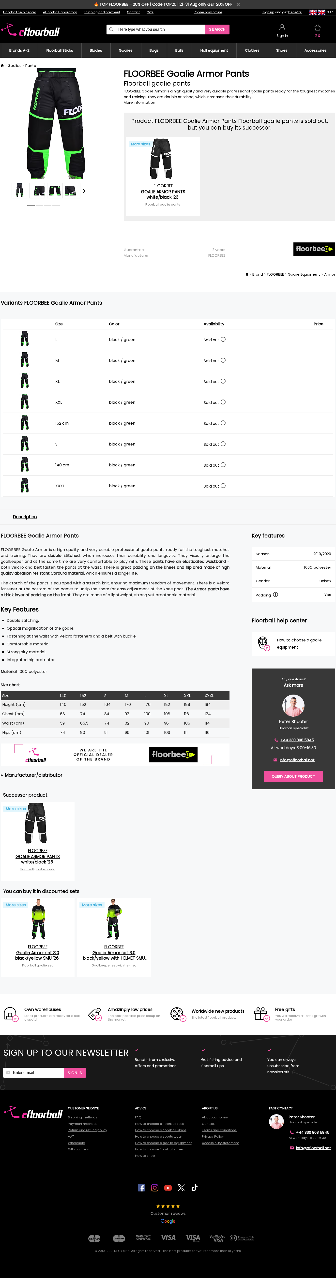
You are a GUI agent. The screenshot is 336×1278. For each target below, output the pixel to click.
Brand (257, 274)
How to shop (145, 1155)
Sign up (268, 12)
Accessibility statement (220, 1143)
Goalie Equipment (304, 274)
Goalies (14, 65)
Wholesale (76, 1143)
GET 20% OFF (219, 4)
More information (139, 102)
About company (215, 1117)
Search (217, 29)
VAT (71, 1136)
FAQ (138, 1117)
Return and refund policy (87, 1130)
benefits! (295, 12)
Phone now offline (208, 12)
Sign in (75, 1073)
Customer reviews (168, 1213)
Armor (329, 274)
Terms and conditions (219, 1130)
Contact (133, 12)
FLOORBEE (216, 255)
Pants (30, 65)
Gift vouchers (78, 1149)
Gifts (150, 12)
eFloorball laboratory (60, 12)
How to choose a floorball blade (160, 1130)
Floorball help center (19, 12)
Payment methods (82, 1123)
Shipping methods (82, 1117)
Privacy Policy (213, 1136)
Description (25, 517)
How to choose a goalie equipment (163, 1143)
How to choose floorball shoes (159, 1149)
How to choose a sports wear (158, 1136)
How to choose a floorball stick (159, 1123)
